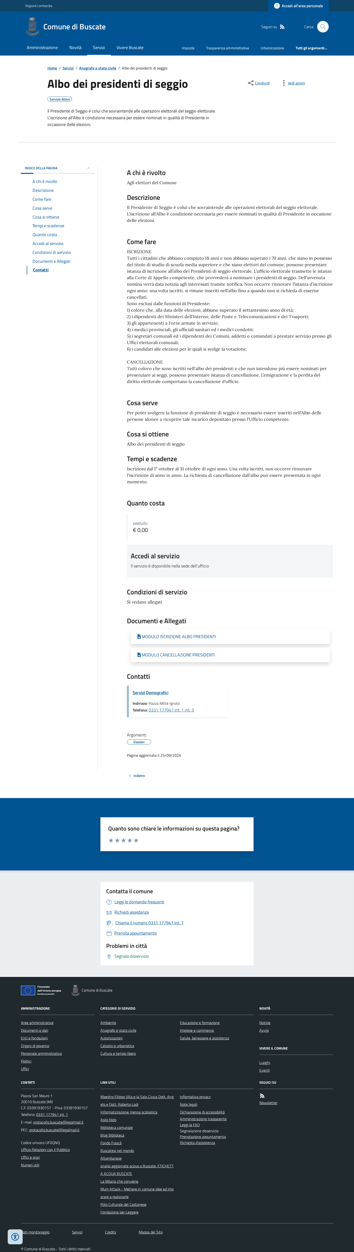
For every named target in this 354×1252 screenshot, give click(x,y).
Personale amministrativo (41, 1053)
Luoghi (264, 1062)
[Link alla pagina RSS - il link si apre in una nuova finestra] (282, 27)
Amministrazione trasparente (203, 1119)
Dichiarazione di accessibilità (202, 1112)
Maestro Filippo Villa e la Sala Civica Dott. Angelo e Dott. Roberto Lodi (137, 1100)
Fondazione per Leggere (119, 1212)
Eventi (264, 1070)
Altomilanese (111, 1158)
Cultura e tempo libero (118, 1053)
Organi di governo (35, 1046)
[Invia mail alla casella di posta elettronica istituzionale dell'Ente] (58, 1122)
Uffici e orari (30, 1157)
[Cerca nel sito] (321, 26)
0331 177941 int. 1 (52, 1114)
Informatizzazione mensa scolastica (128, 1112)
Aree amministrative (37, 1023)
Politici (26, 1061)
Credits (110, 1232)
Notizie (264, 1023)
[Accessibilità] (15, 1237)
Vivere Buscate (130, 47)
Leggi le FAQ (190, 1125)
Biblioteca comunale (116, 1127)
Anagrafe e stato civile (97, 68)
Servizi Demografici (150, 692)
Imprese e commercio (197, 1030)
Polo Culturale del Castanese (123, 1204)
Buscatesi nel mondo (117, 1150)
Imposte (188, 48)
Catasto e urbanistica (117, 1046)
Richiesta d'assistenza (197, 1142)
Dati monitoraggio (35, 1232)
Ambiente (108, 1023)
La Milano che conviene (119, 1181)
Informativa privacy (195, 1097)
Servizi (99, 47)
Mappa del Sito (151, 1232)
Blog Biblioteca (112, 1135)
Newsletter (268, 1103)
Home (52, 68)
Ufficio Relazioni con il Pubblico (45, 1149)
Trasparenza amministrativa (227, 48)
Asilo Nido (108, 1120)
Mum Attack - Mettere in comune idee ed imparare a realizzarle (137, 1193)
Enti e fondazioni (34, 1038)
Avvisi (264, 1030)
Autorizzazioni (111, 1038)
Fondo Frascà (111, 1143)
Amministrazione (42, 47)
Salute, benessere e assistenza (204, 1038)
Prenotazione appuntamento (203, 1136)
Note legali (188, 1104)
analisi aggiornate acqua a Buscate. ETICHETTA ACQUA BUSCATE (136, 1170)
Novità (75, 47)
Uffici (25, 1069)
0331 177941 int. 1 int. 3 (171, 710)
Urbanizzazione (272, 48)
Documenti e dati (34, 1030)
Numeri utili (30, 1165)
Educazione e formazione (200, 1023)
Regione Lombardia (38, 5)
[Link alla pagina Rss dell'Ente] (262, 1096)
